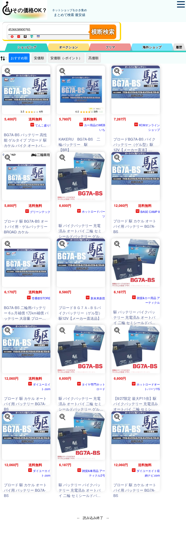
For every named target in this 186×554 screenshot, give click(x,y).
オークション (68, 47)
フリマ (110, 47)
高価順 (93, 57)
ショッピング (26, 47)
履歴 (179, 47)
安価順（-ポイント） (66, 57)
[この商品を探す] (7, 71)
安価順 (39, 57)
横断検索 (103, 31)
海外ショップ (152, 47)
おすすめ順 (19, 57)
